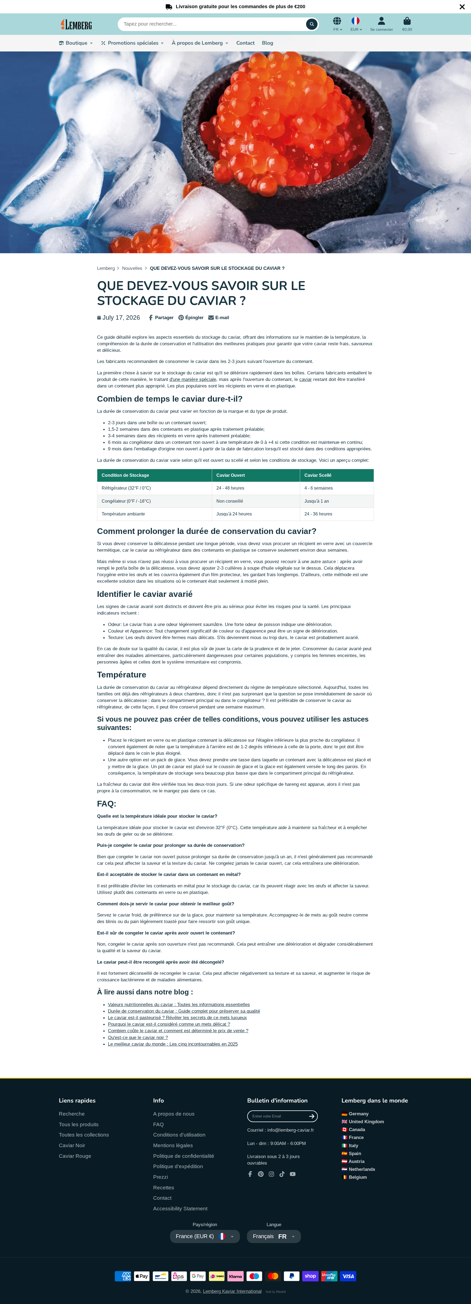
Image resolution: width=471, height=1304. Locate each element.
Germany (359, 1113)
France (356, 1137)
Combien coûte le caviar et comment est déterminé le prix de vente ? (178, 1030)
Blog (267, 43)
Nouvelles (132, 268)
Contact (245, 43)
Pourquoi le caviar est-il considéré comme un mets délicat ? (169, 1024)
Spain (355, 1153)
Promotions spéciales (133, 43)
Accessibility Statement (180, 1208)
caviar (305, 379)
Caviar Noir (72, 1145)
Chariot (407, 24)
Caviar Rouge (75, 1156)
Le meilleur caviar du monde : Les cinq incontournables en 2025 (173, 1044)
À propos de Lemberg (197, 43)
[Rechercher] (311, 24)
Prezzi (160, 1177)
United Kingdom (366, 1121)
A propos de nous (174, 1114)
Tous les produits (79, 1124)
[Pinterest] (261, 1174)
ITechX (281, 1291)
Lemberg (106, 268)
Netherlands (362, 1169)
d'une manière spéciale (193, 379)
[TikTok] (282, 1174)
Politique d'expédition (178, 1166)
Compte (381, 24)
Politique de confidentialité (183, 1156)
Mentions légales (173, 1145)
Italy (353, 1145)
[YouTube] (293, 1174)
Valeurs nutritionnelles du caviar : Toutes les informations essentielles (179, 1004)
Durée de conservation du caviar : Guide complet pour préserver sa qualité (184, 1011)
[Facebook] (250, 1174)
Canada (357, 1129)
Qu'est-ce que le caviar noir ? (138, 1037)
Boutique (76, 43)
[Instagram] (271, 1174)
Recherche (72, 1114)
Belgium (358, 1177)
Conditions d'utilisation (179, 1135)
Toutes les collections (84, 1135)
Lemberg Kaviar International (232, 1291)
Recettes (163, 1187)
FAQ (158, 1124)
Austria (356, 1161)
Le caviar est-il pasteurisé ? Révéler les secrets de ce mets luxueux (177, 1017)
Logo (76, 24)
